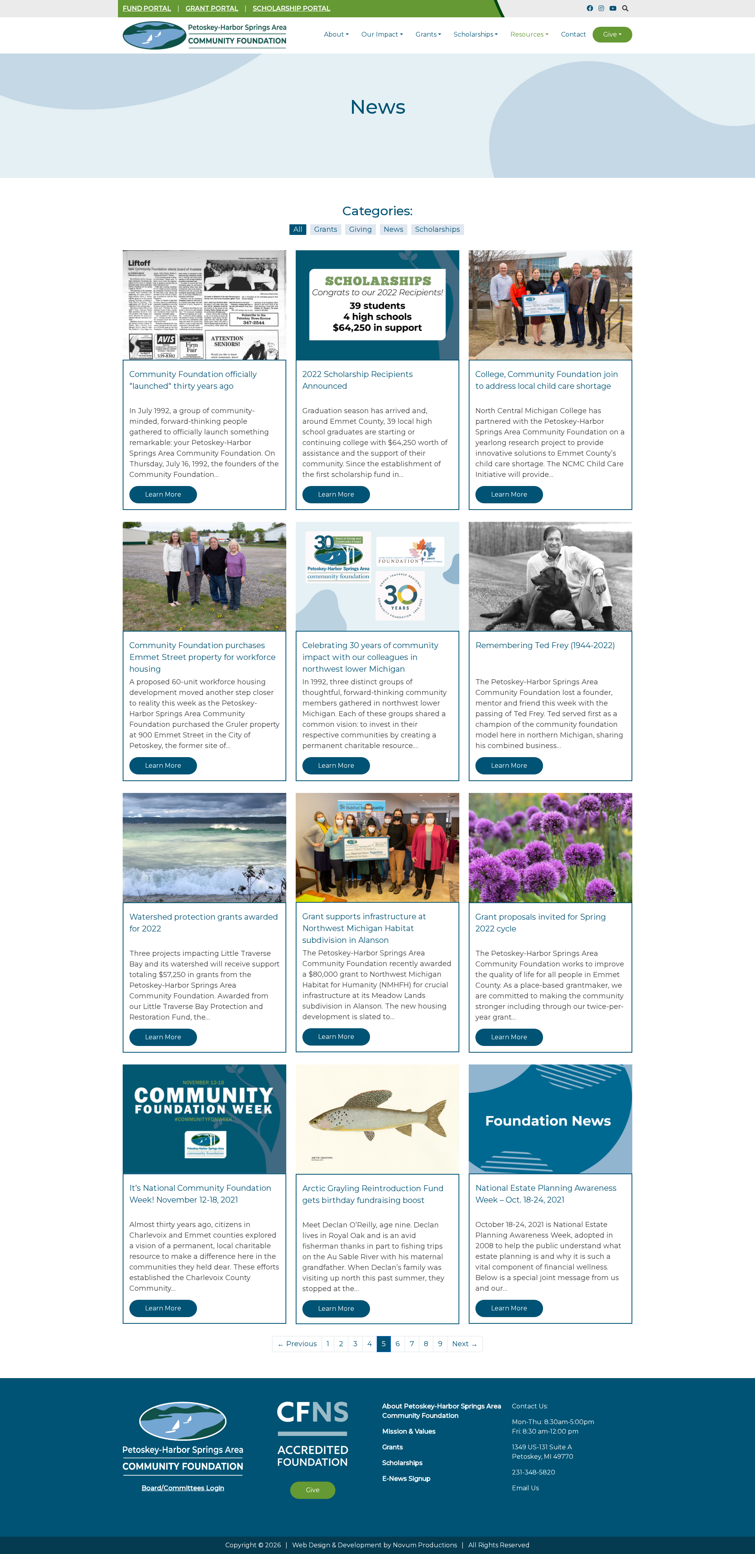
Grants (426, 34)
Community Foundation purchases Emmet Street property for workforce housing (202, 657)
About (334, 34)
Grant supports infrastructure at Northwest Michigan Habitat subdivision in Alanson (364, 928)
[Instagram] (601, 8)
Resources (526, 34)
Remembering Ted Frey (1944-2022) (545, 645)
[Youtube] (613, 8)
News (393, 229)
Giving (360, 229)
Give (610, 34)
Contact (573, 34)
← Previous (297, 1344)
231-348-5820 (533, 1472)
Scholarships (473, 34)
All (297, 229)
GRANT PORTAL (212, 8)
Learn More (163, 494)
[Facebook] (590, 8)
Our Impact (379, 34)
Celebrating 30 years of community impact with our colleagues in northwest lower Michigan (370, 657)
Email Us (525, 1488)
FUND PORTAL (147, 8)
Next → (465, 1344)
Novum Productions (425, 1545)
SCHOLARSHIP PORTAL (291, 8)
